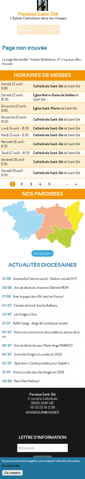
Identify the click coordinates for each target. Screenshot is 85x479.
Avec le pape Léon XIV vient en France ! (38, 296)
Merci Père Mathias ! (27, 381)
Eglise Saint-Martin (46, 108)
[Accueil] (42, 6)
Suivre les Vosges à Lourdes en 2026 (38, 354)
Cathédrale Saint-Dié (48, 86)
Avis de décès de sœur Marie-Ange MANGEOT (43, 345)
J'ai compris (12, 472)
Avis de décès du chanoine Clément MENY (41, 287)
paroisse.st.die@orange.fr (42, 411)
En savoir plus (11, 465)
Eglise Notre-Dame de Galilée (54, 95)
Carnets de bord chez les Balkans (35, 305)
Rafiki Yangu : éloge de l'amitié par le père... (41, 323)
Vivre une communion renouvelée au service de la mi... (41, 334)
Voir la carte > (42, 253)
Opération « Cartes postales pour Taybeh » (41, 363)
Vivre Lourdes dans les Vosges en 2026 (38, 372)
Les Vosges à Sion (25, 314)
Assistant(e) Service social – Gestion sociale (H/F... (46, 278)
